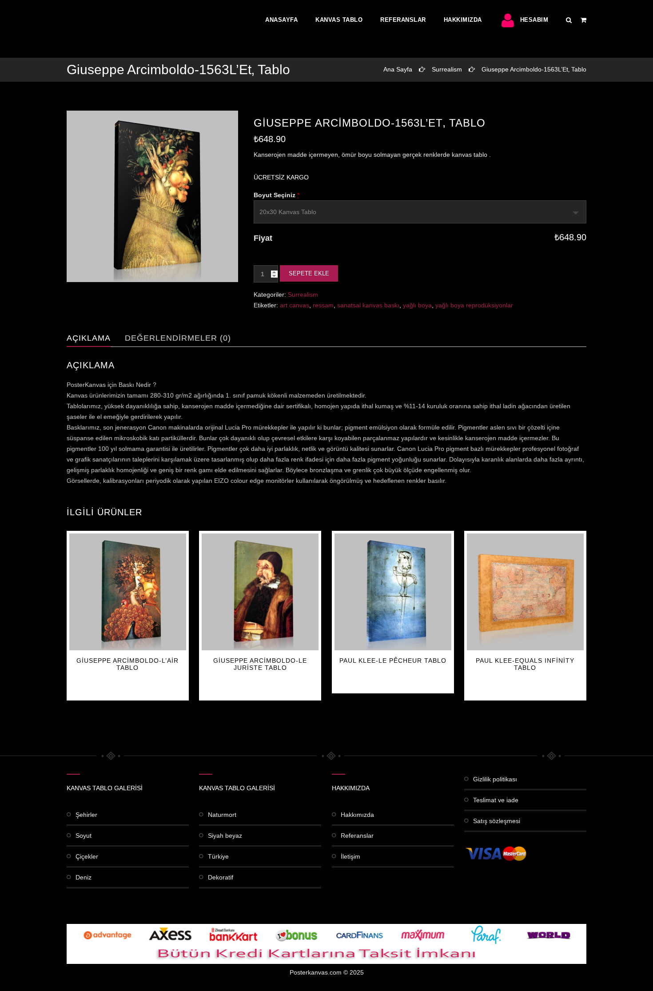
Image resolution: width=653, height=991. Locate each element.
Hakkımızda (463, 19)
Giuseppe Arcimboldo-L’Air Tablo (127, 664)
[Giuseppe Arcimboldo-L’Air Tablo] (127, 592)
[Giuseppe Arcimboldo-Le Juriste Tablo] (260, 592)
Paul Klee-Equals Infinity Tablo (525, 664)
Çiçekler (87, 856)
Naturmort (222, 814)
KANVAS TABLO (338, 19)
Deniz (84, 877)
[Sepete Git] (583, 20)
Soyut (84, 835)
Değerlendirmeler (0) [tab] (178, 338)
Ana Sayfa (397, 69)
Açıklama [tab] (89, 338)
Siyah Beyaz (225, 835)
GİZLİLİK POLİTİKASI (495, 779)
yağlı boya (417, 305)
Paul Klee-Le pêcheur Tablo (392, 660)
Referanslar (403, 19)
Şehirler (86, 814)
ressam (323, 305)
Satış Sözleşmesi (496, 820)
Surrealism (447, 69)
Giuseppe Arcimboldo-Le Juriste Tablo (260, 664)
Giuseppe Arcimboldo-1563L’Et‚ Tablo (534, 69)
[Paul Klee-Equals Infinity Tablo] (525, 592)
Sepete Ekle (309, 273)
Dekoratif (220, 877)
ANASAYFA (281, 19)
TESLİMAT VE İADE (495, 800)
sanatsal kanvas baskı (368, 305)
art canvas (294, 305)
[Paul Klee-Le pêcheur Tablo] (393, 592)
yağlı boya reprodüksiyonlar (474, 305)
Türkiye (218, 856)
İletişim (350, 856)
